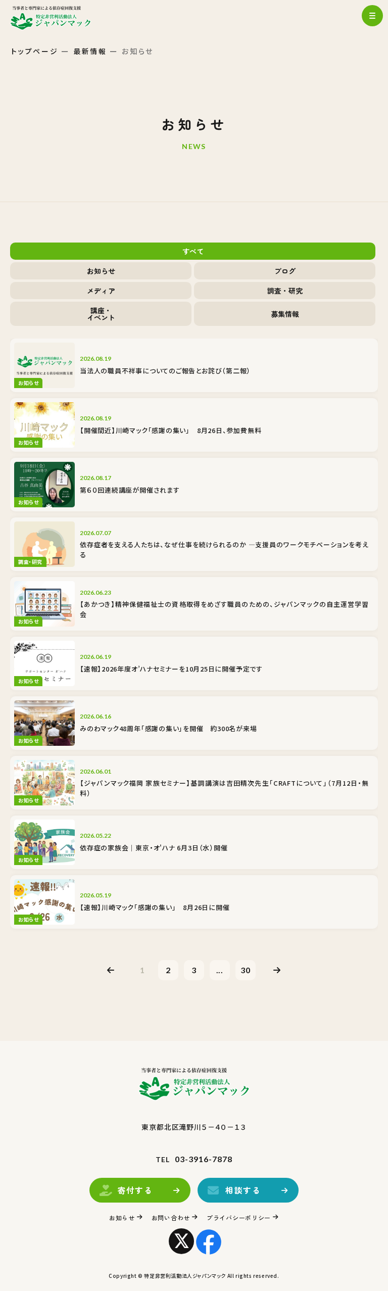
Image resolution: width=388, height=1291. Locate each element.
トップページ (35, 51)
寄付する (135, 1190)
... (220, 970)
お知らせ (122, 1217)
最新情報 (90, 51)
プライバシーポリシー (239, 1217)
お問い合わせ (171, 1217)
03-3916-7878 (203, 1159)
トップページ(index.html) (59, 17)
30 (245, 970)
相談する (243, 1190)
